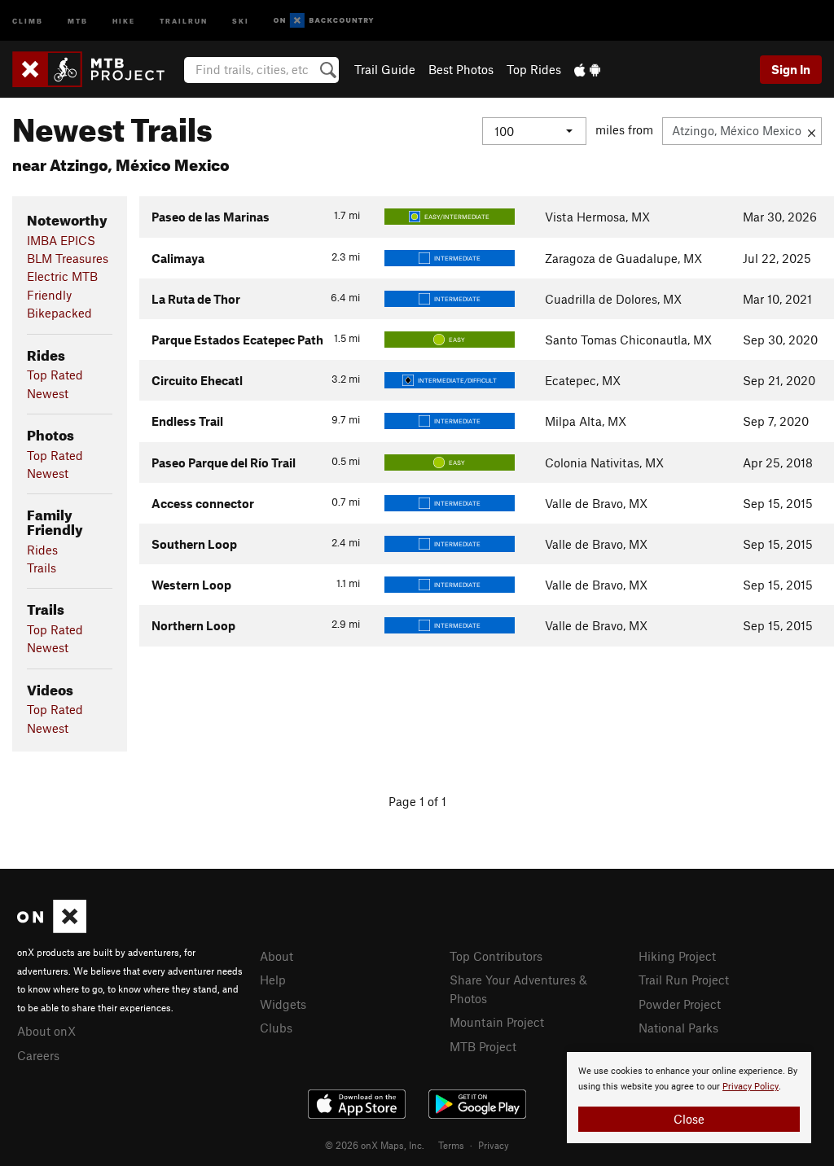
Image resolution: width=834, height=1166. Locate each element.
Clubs (276, 1027)
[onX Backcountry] (323, 20)
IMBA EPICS (61, 240)
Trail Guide (384, 69)
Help (273, 979)
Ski (240, 20)
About (276, 956)
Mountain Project (497, 1022)
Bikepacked (59, 312)
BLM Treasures (67, 258)
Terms (451, 1145)
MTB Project (483, 1046)
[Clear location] (811, 131)
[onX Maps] (51, 928)
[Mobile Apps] (587, 69)
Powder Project (680, 1004)
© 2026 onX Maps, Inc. (374, 1145)
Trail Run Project (684, 979)
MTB (78, 20)
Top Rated (55, 374)
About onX (46, 1031)
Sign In (790, 69)
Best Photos (461, 69)
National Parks (678, 1027)
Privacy (493, 1145)
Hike (123, 20)
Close (689, 1118)
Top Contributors (496, 956)
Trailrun (184, 20)
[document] (689, 1097)
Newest (47, 393)
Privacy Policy (750, 1086)
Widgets (283, 1004)
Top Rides (534, 69)
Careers (38, 1055)
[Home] (96, 69)
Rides (42, 549)
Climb (27, 20)
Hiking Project (677, 956)
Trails (41, 567)
